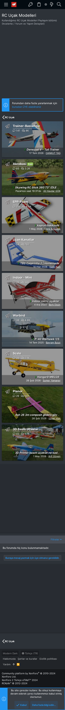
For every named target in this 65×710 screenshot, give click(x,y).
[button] (6, 4)
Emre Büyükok (52, 228)
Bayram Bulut (53, 342)
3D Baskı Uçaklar (25, 429)
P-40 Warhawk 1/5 (47, 339)
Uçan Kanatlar (23, 239)
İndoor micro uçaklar (45, 301)
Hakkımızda (9, 658)
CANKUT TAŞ (53, 153)
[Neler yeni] (52, 4)
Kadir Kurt (54, 266)
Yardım (6, 664)
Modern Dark (10, 653)
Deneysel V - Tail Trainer (43, 149)
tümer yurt (54, 418)
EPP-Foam (20, 202)
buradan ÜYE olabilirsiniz (26, 106)
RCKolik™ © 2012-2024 (14, 683)
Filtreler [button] (55, 539)
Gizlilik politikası (48, 658)
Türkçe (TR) (31, 653)
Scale (17, 353)
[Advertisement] (32, 59)
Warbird (19, 315)
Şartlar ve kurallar (27, 658)
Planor (18, 391)
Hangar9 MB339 (48, 377)
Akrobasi (20, 164)
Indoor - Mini (22, 277)
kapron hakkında (48, 225)
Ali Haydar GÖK (51, 191)
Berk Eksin (54, 304)
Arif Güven (54, 456)
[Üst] (14, 664)
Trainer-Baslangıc (26, 126)
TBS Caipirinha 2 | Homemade (39, 263)
